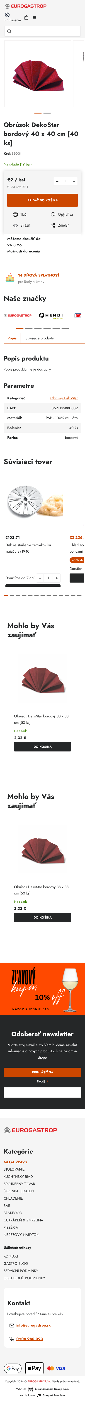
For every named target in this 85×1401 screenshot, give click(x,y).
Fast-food (13, 1213)
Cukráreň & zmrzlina (23, 1220)
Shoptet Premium (54, 1395)
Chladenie (13, 1198)
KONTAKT (11, 1256)
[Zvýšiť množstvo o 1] (74, 181)
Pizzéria (11, 1227)
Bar (7, 1205)
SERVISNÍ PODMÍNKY (21, 1270)
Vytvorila (42, 1389)
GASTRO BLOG (16, 1263)
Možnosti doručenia (23, 251)
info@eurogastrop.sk (33, 1325)
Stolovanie (14, 1169)
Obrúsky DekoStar (64, 398)
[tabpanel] (37, 73)
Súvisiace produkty (39, 338)
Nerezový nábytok (21, 1234)
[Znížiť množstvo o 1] (57, 181)
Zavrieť (52, 231)
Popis (12, 338)
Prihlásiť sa (42, 1072)
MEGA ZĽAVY (16, 1162)
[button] (57, 578)
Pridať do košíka (42, 200)
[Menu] (34, 17)
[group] (42, 701)
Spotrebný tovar (19, 1183)
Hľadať (9, 31)
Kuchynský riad (18, 1176)
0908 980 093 (29, 1339)
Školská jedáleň (19, 1191)
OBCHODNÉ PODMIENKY (24, 1278)
